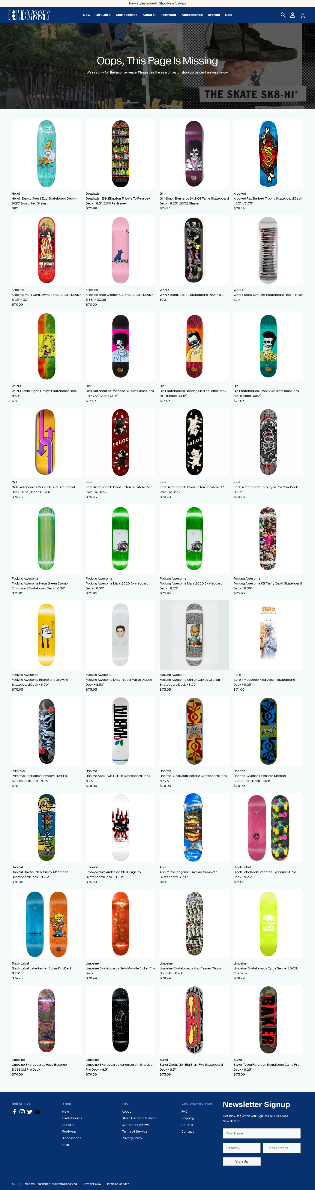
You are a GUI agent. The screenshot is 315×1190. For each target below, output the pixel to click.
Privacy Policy (91, 1183)
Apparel (149, 15)
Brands (214, 15)
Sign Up (241, 1161)
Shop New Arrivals (172, 3)
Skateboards (126, 15)
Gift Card (103, 15)
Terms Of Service (117, 1183)
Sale (228, 15)
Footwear (169, 15)
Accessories (192, 15)
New (86, 15)
